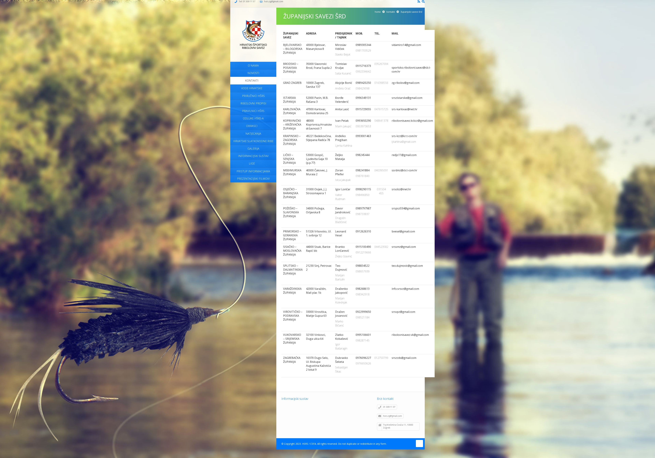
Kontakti (391, 11)
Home (378, 11)
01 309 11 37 (389, 406)
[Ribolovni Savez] (253, 34)
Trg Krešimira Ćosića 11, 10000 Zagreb (398, 426)
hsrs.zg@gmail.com (392, 415)
